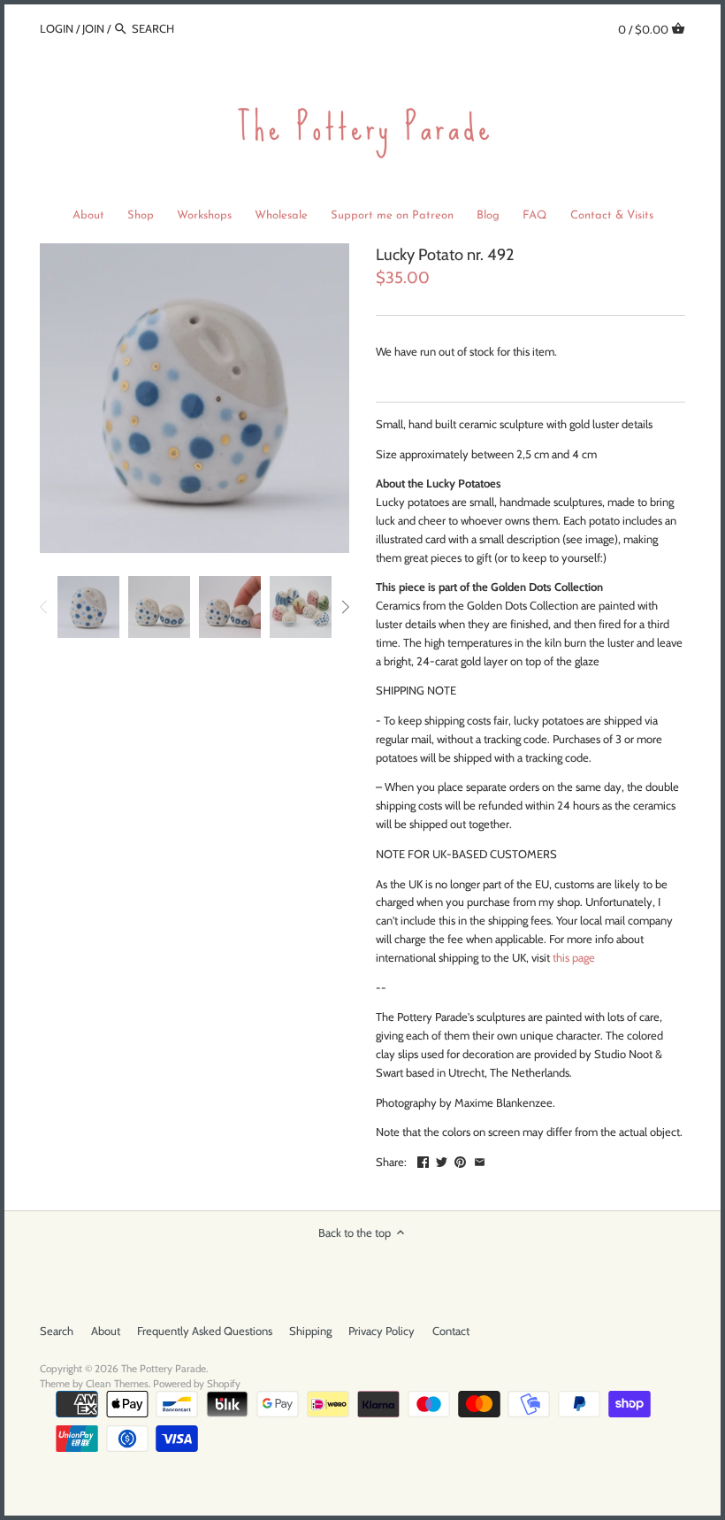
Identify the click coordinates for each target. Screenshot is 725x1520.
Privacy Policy (381, 1331)
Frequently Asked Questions (204, 1331)
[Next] (345, 607)
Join (93, 28)
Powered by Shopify (196, 1384)
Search (56, 1331)
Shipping (310, 1331)
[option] (88, 607)
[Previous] (44, 607)
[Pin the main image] (460, 1160)
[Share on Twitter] (441, 1160)
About (105, 1331)
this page (574, 957)
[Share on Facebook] (423, 1160)
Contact (450, 1331)
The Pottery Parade (163, 1369)
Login (56, 28)
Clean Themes (117, 1384)
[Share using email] (479, 1160)
